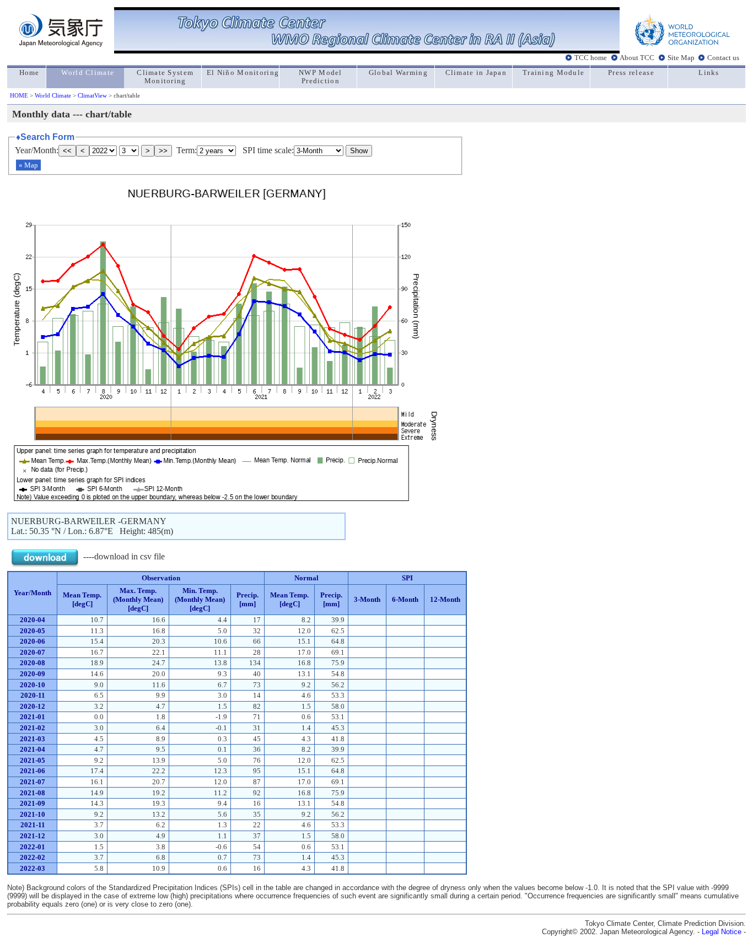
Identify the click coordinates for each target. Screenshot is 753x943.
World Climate (53, 95)
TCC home (590, 57)
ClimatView (92, 95)
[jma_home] (61, 44)
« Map (28, 165)
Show (359, 151)
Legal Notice (721, 932)
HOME (19, 95)
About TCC (637, 57)
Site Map (681, 57)
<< (67, 151)
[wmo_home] (682, 44)
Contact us (723, 57)
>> (163, 151)
